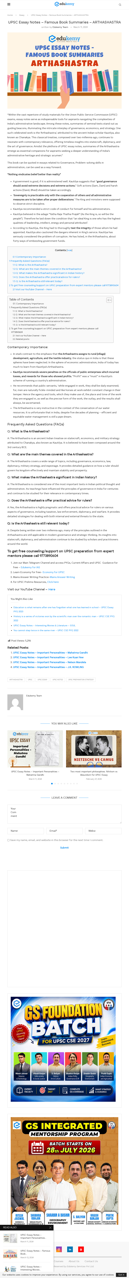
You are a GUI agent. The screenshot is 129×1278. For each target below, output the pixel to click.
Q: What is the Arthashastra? (30, 265)
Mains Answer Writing (62, 577)
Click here (53, 582)
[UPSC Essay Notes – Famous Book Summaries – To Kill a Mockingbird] (10, 1254)
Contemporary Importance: (29, 257)
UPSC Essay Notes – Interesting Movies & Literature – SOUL (45, 626)
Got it (121, 1275)
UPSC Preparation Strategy (81, 680)
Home (10, 15)
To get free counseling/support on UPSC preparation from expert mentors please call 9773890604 (63, 285)
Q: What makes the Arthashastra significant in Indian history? (48, 273)
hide (69, 250)
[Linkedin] (70, 1249)
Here (51, 589)
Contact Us (91, 1261)
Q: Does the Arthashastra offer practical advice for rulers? (46, 277)
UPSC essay (42, 680)
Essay (21, 15)
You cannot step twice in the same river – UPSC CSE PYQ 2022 (46, 630)
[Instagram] (59, 1249)
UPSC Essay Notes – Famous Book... (35, 1252)
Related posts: (23, 339)
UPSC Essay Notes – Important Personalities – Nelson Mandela (49, 662)
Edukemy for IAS (30, 567)
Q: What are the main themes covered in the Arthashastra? (47, 269)
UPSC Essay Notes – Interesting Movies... (31, 1268)
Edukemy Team (60, 27)
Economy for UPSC (53, 572)
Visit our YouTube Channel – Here (32, 289)
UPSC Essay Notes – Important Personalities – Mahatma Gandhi (50, 653)
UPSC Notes (58, 680)
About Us (74, 1261)
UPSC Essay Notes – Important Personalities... (33, 1236)
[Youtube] (81, 1249)
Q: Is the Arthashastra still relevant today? (37, 281)
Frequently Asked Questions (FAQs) (29, 261)
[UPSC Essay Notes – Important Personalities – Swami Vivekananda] (10, 1238)
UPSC (30, 680)
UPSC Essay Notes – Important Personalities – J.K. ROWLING (48, 667)
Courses (58, 1261)
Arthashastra (16, 680)
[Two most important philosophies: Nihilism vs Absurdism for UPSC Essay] (94, 748)
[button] (11, 757)
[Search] (120, 4)
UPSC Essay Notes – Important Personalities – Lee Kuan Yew (48, 657)
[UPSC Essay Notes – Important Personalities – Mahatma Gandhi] (35, 748)
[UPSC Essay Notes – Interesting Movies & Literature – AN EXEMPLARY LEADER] (10, 1270)
